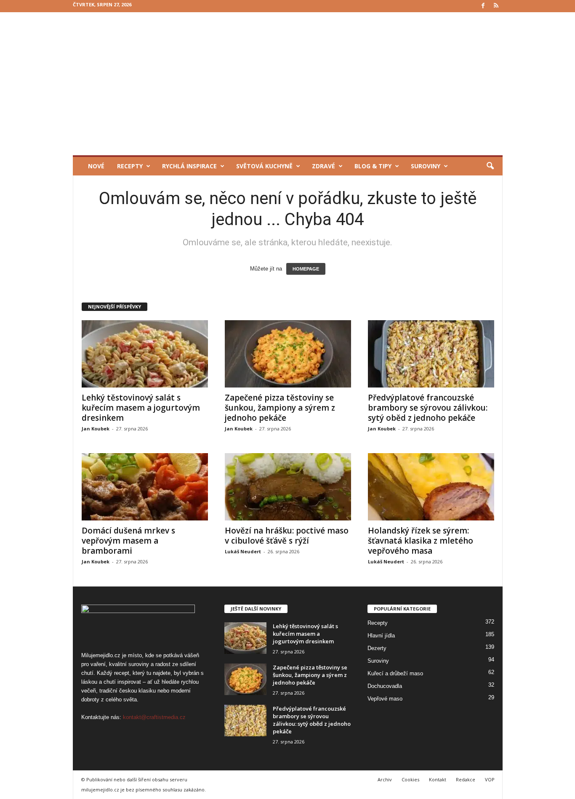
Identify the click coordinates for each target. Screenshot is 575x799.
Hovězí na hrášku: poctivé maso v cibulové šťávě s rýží (287, 535)
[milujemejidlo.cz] (288, 83)
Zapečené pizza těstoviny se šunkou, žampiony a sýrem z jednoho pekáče (280, 407)
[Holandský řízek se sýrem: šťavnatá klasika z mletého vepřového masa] (431, 486)
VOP (490, 779)
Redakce (465, 779)
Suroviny (425, 166)
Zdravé (323, 166)
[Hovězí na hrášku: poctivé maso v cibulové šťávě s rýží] (288, 486)
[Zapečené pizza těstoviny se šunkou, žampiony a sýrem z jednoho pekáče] (288, 354)
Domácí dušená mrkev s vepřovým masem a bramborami (128, 540)
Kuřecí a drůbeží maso (395, 673)
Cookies (410, 779)
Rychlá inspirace (189, 166)
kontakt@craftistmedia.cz (154, 717)
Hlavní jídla (381, 635)
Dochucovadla (384, 686)
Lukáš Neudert (243, 551)
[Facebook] (483, 6)
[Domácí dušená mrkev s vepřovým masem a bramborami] (145, 486)
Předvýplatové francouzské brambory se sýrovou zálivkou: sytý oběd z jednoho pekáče (427, 407)
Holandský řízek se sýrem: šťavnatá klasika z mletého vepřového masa (420, 540)
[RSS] (496, 6)
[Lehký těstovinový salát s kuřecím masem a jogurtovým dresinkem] (145, 354)
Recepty (130, 166)
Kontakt (437, 779)
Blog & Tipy (372, 166)
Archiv (385, 779)
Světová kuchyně (264, 166)
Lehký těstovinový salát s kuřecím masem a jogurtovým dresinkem (141, 407)
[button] (490, 166)
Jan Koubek (95, 428)
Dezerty (376, 648)
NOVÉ (96, 166)
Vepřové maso (384, 698)
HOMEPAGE (306, 268)
